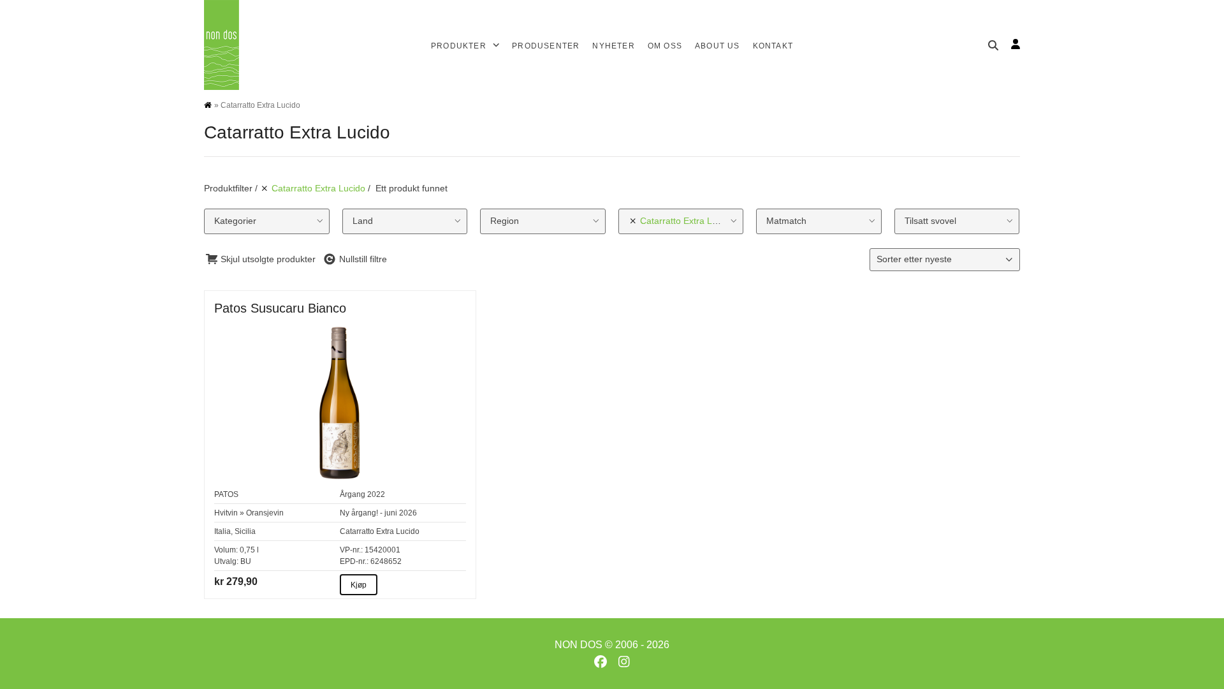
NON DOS (578, 644)
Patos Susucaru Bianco (280, 308)
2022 (376, 494)
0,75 (247, 549)
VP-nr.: (351, 549)
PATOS (226, 494)
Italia (222, 531)
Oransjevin (265, 512)
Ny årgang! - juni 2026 (378, 512)
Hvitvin (226, 512)
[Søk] (993, 45)
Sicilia (245, 531)
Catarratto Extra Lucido (379, 531)
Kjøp (359, 585)
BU (245, 561)
